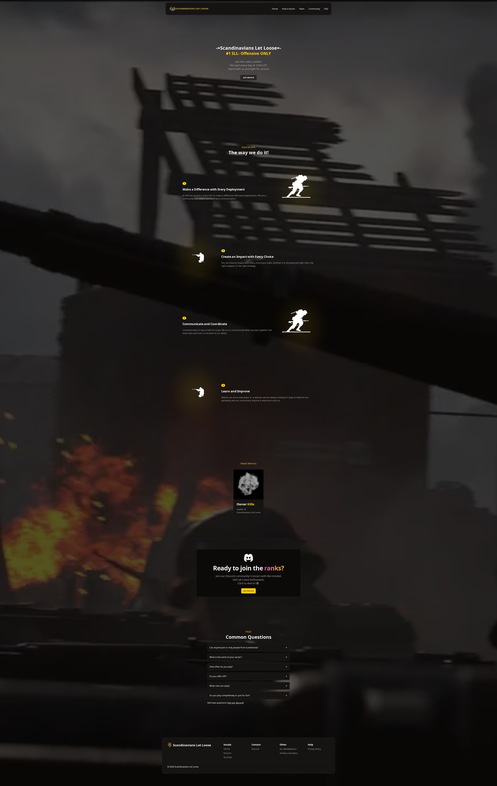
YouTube (228, 757)
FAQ (326, 8)
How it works (288, 8)
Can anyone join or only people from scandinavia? (234, 647)
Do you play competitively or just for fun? (230, 695)
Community (314, 8)
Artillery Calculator (289, 753)
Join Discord (248, 77)
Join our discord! (236, 702)
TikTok (227, 749)
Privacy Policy (314, 749)
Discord (227, 753)
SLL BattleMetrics (288, 749)
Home (275, 8)
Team (301, 8)
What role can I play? (220, 685)
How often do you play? (221, 666)
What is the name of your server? (226, 657)
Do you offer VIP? (218, 676)
